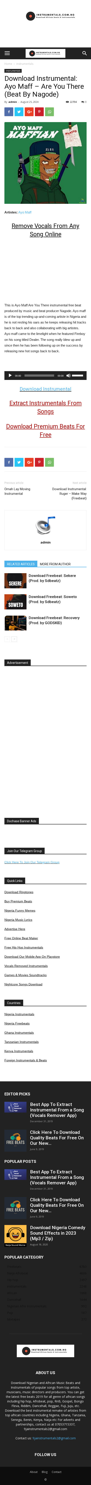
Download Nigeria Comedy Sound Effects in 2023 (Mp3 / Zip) (57, 1233)
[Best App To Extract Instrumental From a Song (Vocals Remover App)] (15, 1107)
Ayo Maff (24, 212)
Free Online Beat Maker (21, 938)
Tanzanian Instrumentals (21, 1042)
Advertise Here (14, 929)
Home (8, 64)
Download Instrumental (45, 389)
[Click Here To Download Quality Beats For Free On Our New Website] (15, 1141)
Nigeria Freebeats (17, 1023)
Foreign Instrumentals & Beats (25, 1060)
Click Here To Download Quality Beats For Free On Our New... (57, 1138)
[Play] (10, 375)
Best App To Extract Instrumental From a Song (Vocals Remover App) (57, 1110)
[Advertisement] (45, 39)
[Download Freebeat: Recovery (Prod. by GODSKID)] (15, 622)
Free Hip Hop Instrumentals (23, 947)
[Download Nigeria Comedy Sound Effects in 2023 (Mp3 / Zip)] (15, 1236)
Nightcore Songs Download (23, 984)
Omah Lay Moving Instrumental (17, 491)
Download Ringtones (18, 892)
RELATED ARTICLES (21, 564)
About (34, 1472)
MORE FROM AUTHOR (55, 564)
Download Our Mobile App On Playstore (32, 956)
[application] (45, 375)
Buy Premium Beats (18, 901)
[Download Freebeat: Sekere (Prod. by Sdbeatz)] (15, 580)
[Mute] (68, 375)
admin (12, 101)
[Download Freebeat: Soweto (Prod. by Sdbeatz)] (15, 601)
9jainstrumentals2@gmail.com (54, 1438)
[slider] (78, 375)
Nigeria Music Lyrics (18, 919)
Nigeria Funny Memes (19, 910)
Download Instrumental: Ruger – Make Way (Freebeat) (69, 493)
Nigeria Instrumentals (19, 1014)
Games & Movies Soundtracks (25, 975)
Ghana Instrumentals (19, 1032)
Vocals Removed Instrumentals (26, 966)
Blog (44, 1472)
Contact (56, 1472)
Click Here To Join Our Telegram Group (31, 862)
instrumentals (24, 64)
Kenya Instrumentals (18, 1051)
